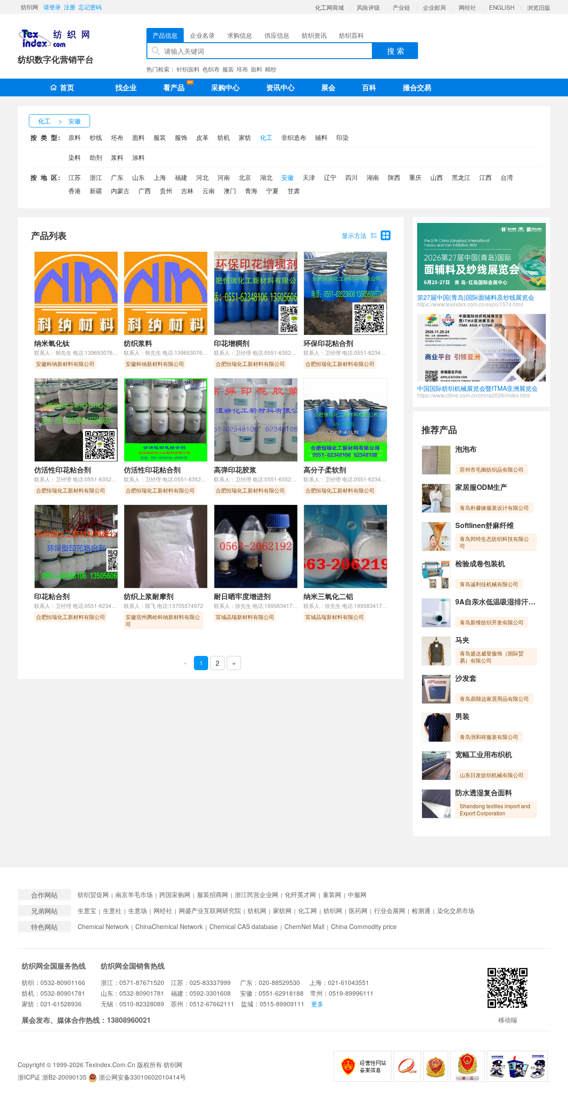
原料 (74, 137)
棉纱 (270, 69)
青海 (251, 190)
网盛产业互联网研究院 (210, 910)
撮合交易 (417, 87)
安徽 (74, 120)
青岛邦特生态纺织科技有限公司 (494, 542)
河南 (223, 177)
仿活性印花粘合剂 (62, 470)
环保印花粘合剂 (328, 343)
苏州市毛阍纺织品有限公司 (492, 469)
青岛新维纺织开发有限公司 (492, 622)
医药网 (358, 910)
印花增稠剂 (231, 343)
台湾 (507, 177)
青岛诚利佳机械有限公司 (489, 584)
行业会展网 (389, 910)
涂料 (138, 157)
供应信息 (276, 35)
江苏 (74, 177)
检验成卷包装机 (480, 563)
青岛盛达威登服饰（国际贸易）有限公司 (492, 656)
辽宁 (330, 177)
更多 (317, 1003)
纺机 (223, 137)
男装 (462, 716)
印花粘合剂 (52, 596)
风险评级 (368, 7)
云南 (208, 190)
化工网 (307, 910)
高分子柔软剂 (325, 470)
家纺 (245, 137)
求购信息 (239, 35)
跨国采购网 (174, 894)
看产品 (176, 86)
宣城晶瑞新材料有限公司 (245, 616)
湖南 (373, 177)
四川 (351, 177)
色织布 (211, 69)
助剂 (96, 157)
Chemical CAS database (243, 926)
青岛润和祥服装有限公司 (489, 736)
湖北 (266, 177)
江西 (485, 177)
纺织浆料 (138, 343)
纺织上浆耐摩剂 (149, 596)
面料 (256, 69)
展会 (328, 87)
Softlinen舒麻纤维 (484, 525)
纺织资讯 (314, 35)
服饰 (181, 137)
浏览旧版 (538, 7)
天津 (309, 177)
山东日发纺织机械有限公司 (492, 774)
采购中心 (225, 87)
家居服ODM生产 (481, 487)
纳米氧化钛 (52, 343)
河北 (202, 177)
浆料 (117, 157)
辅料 (321, 137)
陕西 (394, 177)
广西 (144, 190)
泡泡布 (466, 449)
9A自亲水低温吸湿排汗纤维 (499, 601)
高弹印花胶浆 (235, 470)
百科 (369, 87)
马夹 (462, 640)
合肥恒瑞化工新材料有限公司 (250, 363)
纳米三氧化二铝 (328, 596)
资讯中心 (280, 87)
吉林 (187, 190)
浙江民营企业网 (256, 894)
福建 (181, 177)
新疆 (96, 190)
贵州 (166, 190)
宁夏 (272, 190)
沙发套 (466, 678)
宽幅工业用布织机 (483, 754)
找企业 (126, 87)
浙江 (96, 177)
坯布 (242, 69)
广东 (117, 177)
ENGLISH (501, 7)
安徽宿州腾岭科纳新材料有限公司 (163, 620)
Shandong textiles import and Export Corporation (495, 809)
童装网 (332, 894)
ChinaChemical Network (169, 926)
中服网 (357, 894)
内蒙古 (120, 190)
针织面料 (188, 69)
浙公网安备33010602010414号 (141, 1076)
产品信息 (165, 35)
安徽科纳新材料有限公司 (65, 363)
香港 (74, 190)
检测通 (421, 910)
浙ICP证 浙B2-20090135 (52, 1076)
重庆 (415, 177)
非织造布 (293, 137)
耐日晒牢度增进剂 (242, 596)
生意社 (112, 910)
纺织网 (29, 7)
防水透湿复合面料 (483, 792)
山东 (138, 177)
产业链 (401, 7)
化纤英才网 (300, 894)
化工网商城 (329, 7)
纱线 (96, 137)
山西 (436, 177)
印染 (342, 137)
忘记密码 (90, 7)
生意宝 (87, 910)
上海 (160, 177)
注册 (69, 7)
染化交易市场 (455, 910)
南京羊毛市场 (134, 894)
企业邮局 (434, 7)
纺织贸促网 (93, 894)
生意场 (137, 910)
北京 (245, 177)
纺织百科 (351, 35)
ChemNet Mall (304, 926)
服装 (228, 69)
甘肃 (294, 190)
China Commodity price (364, 926)
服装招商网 (212, 894)
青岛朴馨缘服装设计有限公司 (494, 507)
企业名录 (202, 35)
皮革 (202, 137)
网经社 (467, 7)
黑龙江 (461, 177)
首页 (67, 87)
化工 (44, 120)
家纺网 (282, 910)
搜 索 (395, 50)
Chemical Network (103, 926)
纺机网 (257, 910)
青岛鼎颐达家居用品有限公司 (494, 698)
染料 (74, 157)
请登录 (52, 7)
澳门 (230, 190)
